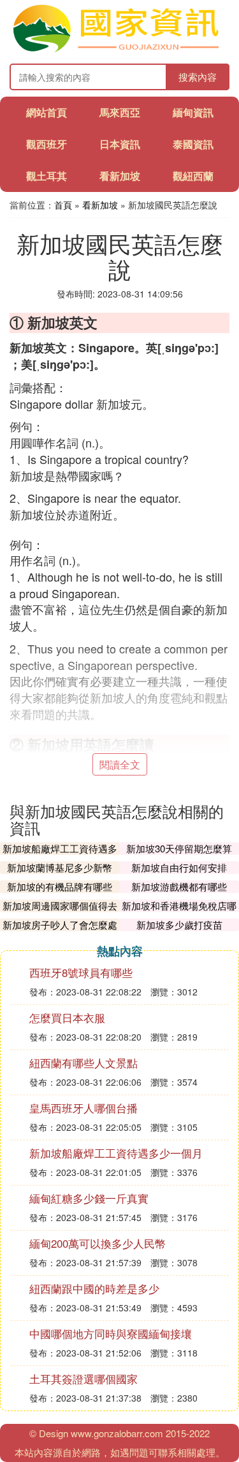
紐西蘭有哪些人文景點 (83, 1062)
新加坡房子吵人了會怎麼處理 (60, 931)
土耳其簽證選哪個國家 (83, 1378)
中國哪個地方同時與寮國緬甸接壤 (110, 1333)
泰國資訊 (193, 144)
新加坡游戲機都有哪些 (179, 886)
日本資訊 (119, 144)
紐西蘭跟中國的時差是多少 (94, 1288)
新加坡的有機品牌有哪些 (59, 886)
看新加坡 (119, 175)
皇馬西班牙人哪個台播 (83, 1108)
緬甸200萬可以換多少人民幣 (97, 1243)
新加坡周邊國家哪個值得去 (60, 905)
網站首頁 (46, 112)
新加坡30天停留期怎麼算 (179, 848)
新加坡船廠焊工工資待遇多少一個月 (60, 855)
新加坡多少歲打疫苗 (179, 924)
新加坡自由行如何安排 (179, 867)
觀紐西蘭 (193, 175)
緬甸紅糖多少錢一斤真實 (88, 1198)
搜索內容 (197, 76)
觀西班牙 (46, 144)
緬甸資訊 (193, 112)
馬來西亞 (119, 112)
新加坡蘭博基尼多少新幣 (59, 867)
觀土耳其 (46, 175)
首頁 (63, 204)
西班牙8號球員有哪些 (81, 972)
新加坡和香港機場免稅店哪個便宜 (179, 912)
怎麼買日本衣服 (67, 1017)
